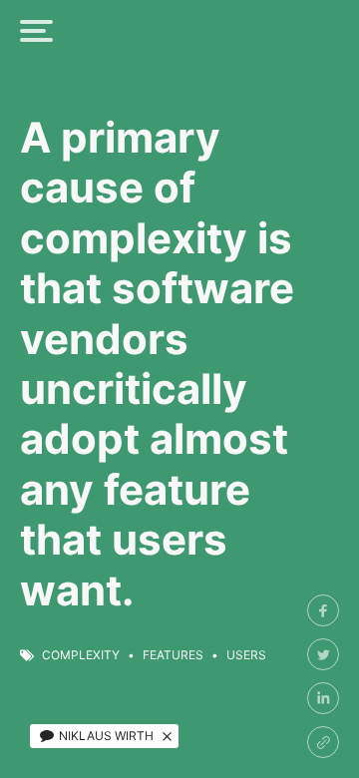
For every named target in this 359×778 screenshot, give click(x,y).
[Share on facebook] (323, 610)
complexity (81, 654)
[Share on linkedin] (323, 698)
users (246, 654)
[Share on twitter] (323, 654)
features (173, 654)
